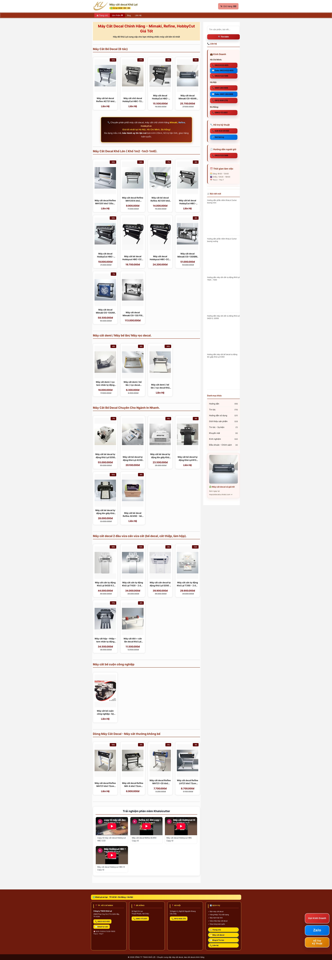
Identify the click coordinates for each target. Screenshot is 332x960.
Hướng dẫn (214, 403)
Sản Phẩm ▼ (117, 15)
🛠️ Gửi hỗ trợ (218, 137)
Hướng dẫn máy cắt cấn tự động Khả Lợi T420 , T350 (223, 278)
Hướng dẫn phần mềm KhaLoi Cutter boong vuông (222, 240)
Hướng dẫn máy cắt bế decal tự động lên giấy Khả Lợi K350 (222, 355)
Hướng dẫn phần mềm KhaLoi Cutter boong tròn (222, 201)
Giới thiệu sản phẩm (218, 421)
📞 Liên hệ (214, 945)
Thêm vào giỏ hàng (105, 106)
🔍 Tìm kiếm (223, 37)
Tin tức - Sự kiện (216, 427)
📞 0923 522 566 (220, 76)
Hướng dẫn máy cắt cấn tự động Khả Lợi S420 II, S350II (223, 317)
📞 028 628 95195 (220, 131)
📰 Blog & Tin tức (217, 940)
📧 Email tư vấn (101, 927)
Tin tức (212, 409)
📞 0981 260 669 (220, 88)
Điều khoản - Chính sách (220, 445)
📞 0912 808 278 (220, 100)
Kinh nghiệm (215, 439)
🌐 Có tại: (120, 8)
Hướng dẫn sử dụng (218, 415)
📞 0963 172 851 (220, 112)
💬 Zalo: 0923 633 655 (223, 70)
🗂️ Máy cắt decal (217, 935)
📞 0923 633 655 (220, 65)
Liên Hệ (138, 15)
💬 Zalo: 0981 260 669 (222, 94)
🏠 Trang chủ (215, 930)
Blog (129, 15)
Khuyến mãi (214, 433)
